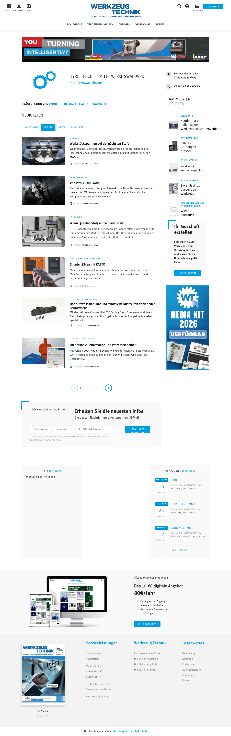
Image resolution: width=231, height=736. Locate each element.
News (61, 127)
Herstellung (188, 653)
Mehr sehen (179, 550)
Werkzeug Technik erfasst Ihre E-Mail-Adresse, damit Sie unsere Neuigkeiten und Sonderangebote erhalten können (69, 438)
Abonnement (93, 653)
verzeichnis (142, 24)
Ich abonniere (147, 624)
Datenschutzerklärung (98, 689)
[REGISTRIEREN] (187, 270)
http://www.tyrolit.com (86, 83)
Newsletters (89, 659)
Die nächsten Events (146, 670)
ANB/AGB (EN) (94, 677)
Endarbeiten (189, 664)
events (160, 24)
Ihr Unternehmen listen (147, 653)
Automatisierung (191, 670)
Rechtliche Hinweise (97, 684)
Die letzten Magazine (146, 659)
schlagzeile (74, 24)
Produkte (77, 127)
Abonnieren (213, 7)
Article (48, 127)
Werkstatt (187, 680)
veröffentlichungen (100, 24)
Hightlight (31, 127)
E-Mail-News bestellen (137, 430)
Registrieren (188, 273)
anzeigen (124, 24)
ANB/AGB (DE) (94, 671)
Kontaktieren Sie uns (98, 696)
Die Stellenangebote (145, 664)
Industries (188, 675)
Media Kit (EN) (94, 666)
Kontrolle (187, 659)
